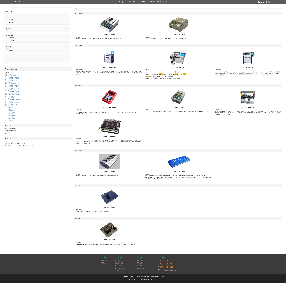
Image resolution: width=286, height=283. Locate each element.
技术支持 (11, 107)
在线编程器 (11, 98)
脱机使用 (8, 28)
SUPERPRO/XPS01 (15, 101)
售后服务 (11, 109)
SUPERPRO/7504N (14, 93)
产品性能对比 (12, 118)
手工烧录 (10, 48)
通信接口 (8, 15)
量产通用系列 (12, 90)
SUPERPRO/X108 (14, 86)
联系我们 (151, 2)
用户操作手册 (140, 268)
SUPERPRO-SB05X (15, 82)
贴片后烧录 (11, 37)
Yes (9, 30)
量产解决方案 (12, 115)
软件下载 (158, 2)
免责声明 (11, 120)
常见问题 (11, 117)
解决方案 (127, 2)
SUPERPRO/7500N (14, 85)
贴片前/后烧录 (9, 35)
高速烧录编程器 (12, 83)
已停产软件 (140, 265)
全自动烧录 (10, 50)
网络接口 (10, 19)
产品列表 (10, 74)
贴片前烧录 (11, 40)
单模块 (10, 58)
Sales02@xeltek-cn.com (168, 270)
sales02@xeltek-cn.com (13, 142)
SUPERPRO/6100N (14, 88)
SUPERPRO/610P (14, 96)
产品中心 (135, 2)
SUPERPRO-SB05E (15, 80)
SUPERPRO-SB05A (15, 78)
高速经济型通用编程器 (14, 94)
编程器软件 (140, 260)
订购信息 (11, 114)
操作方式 (8, 46)
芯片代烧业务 (12, 112)
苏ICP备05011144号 (159, 276)
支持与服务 (144, 2)
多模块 (10, 60)
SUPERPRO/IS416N (15, 99)
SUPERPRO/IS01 (14, 104)
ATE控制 (10, 22)
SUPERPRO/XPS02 (15, 102)
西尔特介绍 (104, 260)
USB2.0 (10, 17)
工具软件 (139, 263)
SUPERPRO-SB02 (14, 77)
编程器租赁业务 (12, 110)
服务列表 (10, 106)
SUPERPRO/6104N (14, 91)
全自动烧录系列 (12, 75)
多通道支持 (9, 56)
